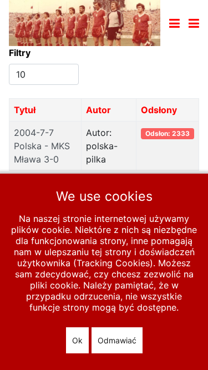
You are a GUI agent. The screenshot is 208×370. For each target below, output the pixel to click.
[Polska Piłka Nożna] (84, 22)
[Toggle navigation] (174, 23)
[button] (194, 23)
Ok (77, 340)
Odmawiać (117, 340)
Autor (98, 109)
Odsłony (159, 109)
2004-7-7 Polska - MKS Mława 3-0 (42, 146)
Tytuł (24, 109)
